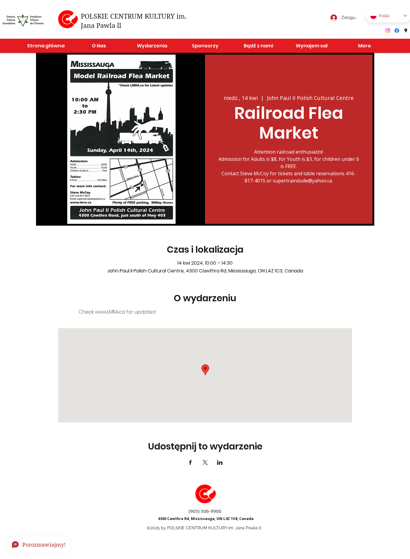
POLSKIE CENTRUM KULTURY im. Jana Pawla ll (214, 527)
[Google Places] (406, 31)
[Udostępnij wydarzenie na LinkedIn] (220, 462)
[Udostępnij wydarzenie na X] (205, 462)
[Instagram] (388, 31)
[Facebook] (397, 31)
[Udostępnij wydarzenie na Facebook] (190, 462)
